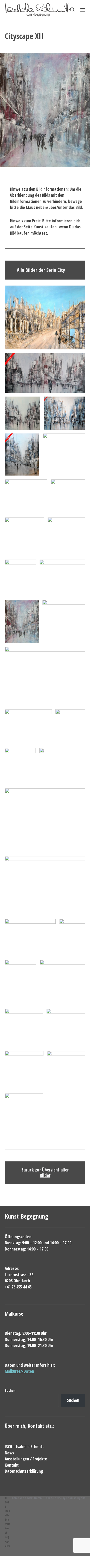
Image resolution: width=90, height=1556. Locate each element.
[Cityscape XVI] (20, 766)
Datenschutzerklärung (24, 1471)
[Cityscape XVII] (62, 766)
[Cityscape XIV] (45, 676)
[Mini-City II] (24, 1028)
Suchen (10, 1390)
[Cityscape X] (20, 578)
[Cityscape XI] (62, 578)
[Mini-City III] (66, 1028)
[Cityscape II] (22, 413)
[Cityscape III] (64, 413)
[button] (72, 9)
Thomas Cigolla (75, 1498)
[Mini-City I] (62, 982)
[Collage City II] (72, 937)
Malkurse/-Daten (19, 1371)
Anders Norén (33, 1498)
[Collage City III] (20, 982)
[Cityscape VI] (68, 496)
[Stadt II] (66, 1070)
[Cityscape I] (45, 373)
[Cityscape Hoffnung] (45, 317)
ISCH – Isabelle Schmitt (24, 1446)
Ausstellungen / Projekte (26, 1459)
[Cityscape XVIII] (45, 820)
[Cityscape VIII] (66, 536)
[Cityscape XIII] (63, 621)
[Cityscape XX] (45, 885)
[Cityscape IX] (64, 454)
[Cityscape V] (26, 496)
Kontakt (12, 1465)
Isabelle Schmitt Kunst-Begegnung (7, 1528)
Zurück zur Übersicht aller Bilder (45, 1173)
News (9, 1453)
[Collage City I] (30, 937)
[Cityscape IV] (22, 454)
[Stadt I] (24, 1070)
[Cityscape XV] (70, 726)
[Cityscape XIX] (28, 726)
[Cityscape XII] (22, 621)
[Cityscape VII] (24, 536)
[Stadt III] (24, 1112)
